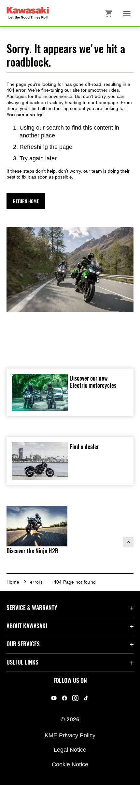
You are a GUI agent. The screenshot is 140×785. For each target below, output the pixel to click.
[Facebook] (65, 698)
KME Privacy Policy (70, 735)
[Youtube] (54, 698)
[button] (26, 201)
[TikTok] (86, 698)
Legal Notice (70, 749)
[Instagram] (75, 698)
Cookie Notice (70, 764)
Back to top (128, 542)
